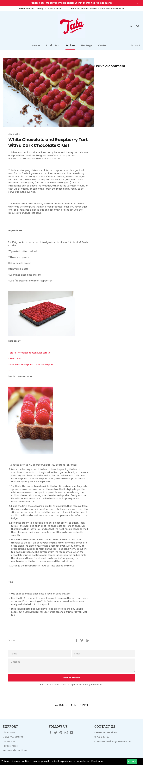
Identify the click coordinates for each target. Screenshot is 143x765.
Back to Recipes (73, 705)
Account (135, 45)
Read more (97, 761)
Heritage (86, 45)
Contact (103, 45)
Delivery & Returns (13, 737)
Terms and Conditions (15, 750)
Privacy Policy (10, 745)
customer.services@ (105, 741)
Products (52, 45)
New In (36, 45)
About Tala (9, 732)
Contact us (9, 741)
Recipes (70, 45)
